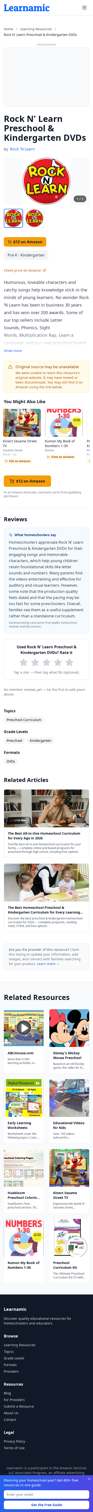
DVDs (11, 761)
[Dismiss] (89, 1479)
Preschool (14, 740)
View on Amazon (62, 457)
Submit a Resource (19, 1406)
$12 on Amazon (27, 241)
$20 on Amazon (20, 461)
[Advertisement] (46, 77)
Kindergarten (40, 740)
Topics (9, 1351)
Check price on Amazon (22, 270)
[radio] (23, 662)
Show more (13, 350)
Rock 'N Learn (22, 149)
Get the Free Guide (46, 1505)
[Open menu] (84, 7)
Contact (10, 1419)
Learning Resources (36, 29)
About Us (11, 1413)
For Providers (14, 1399)
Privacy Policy (14, 1441)
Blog (7, 1393)
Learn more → (48, 963)
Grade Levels (14, 1358)
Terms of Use (14, 1448)
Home (8, 29)
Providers (11, 1371)
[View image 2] (34, 218)
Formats (10, 1365)
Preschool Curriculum (24, 720)
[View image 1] (13, 218)
